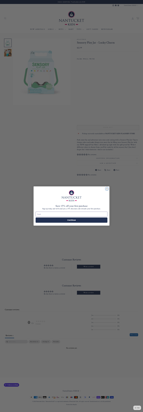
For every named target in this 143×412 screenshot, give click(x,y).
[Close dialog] (107, 189)
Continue (71, 220)
